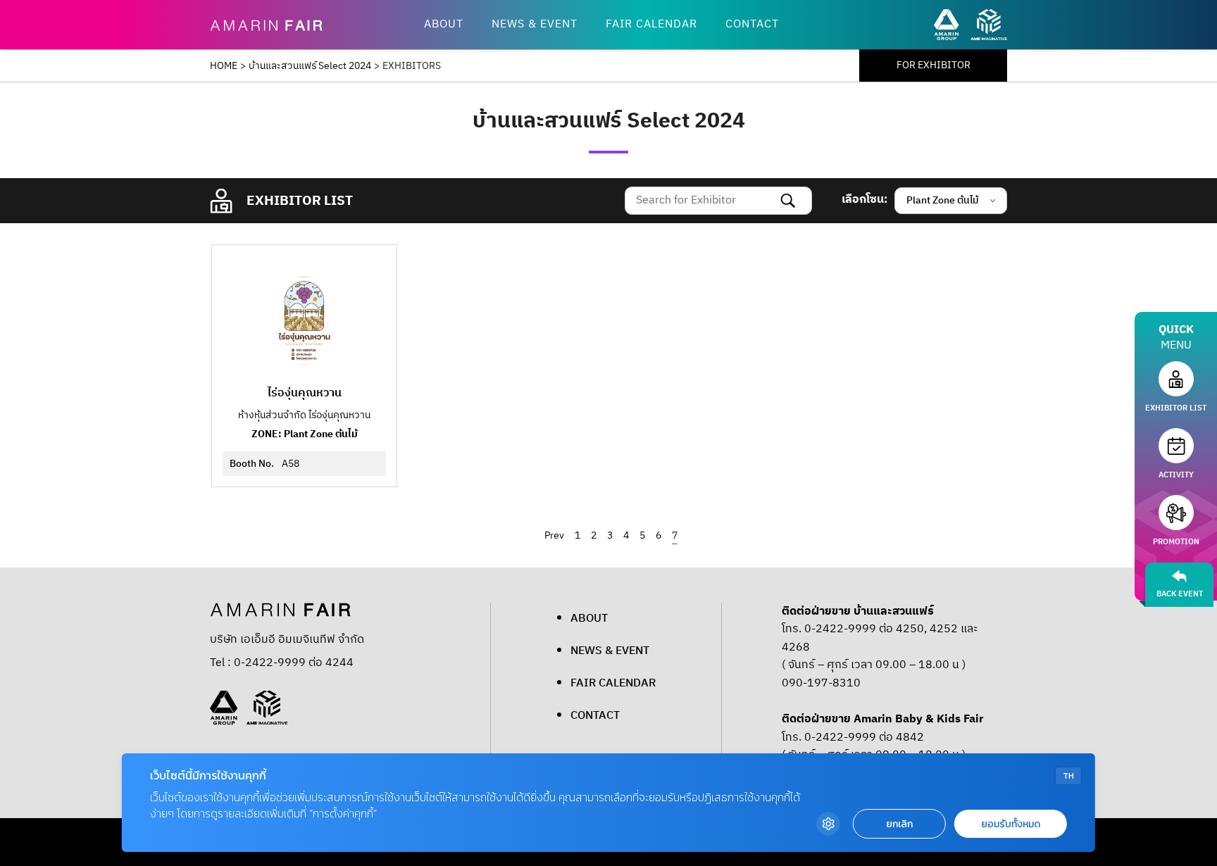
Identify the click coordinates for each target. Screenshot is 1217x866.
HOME (223, 66)
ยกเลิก (899, 824)
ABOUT (443, 24)
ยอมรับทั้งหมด (1010, 824)
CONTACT (752, 24)
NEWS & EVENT (535, 24)
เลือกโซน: (864, 200)
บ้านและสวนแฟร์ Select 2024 (310, 66)
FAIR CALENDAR (651, 24)
